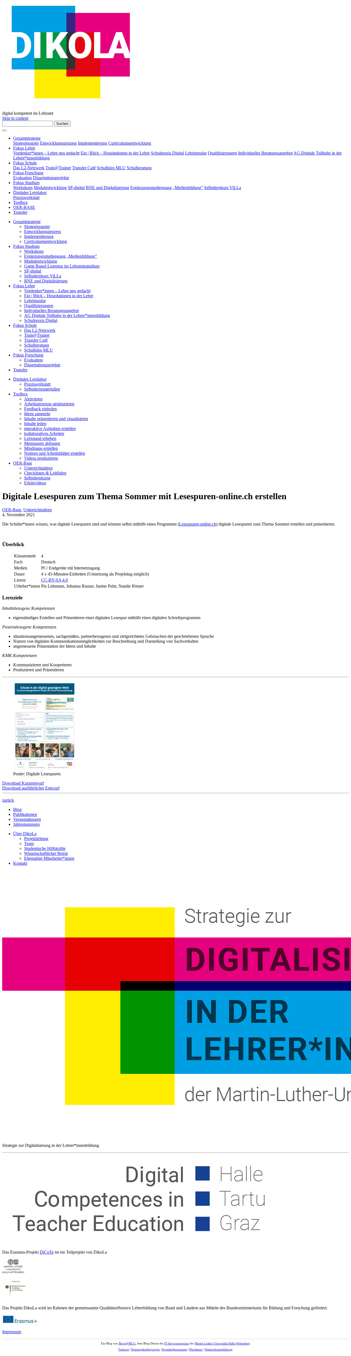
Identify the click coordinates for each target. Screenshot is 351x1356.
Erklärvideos (35, 483)
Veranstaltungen (27, 819)
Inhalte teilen (35, 423)
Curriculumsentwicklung (129, 143)
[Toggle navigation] (4, 130)
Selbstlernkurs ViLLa (222, 187)
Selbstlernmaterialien (42, 389)
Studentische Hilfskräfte (45, 848)
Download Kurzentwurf (23, 783)
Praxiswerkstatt (26, 197)
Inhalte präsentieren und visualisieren (56, 418)
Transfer (20, 212)
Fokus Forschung (28, 172)
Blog (17, 809)
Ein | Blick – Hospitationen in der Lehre (115, 153)
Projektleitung (36, 838)
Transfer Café (84, 167)
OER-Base (22, 463)
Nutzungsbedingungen (145, 1349)
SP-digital (76, 187)
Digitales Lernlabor (30, 192)
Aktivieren (33, 399)
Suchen (62, 124)
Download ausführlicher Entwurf (31, 788)
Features (123, 1349)
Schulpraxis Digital (167, 153)
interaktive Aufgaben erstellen (50, 428)
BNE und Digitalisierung (107, 187)
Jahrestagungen (26, 824)
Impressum (11, 1331)
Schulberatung (139, 167)
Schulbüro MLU (111, 167)
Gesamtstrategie (27, 138)
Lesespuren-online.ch (197, 524)
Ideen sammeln (37, 413)
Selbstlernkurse (37, 478)
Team (29, 843)
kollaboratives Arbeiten (44, 433)
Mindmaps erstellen (41, 448)
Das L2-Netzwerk (28, 167)
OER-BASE (24, 207)
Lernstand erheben (40, 438)
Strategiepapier (26, 143)
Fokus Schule (25, 163)
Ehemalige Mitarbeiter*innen (49, 858)
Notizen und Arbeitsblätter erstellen (54, 453)
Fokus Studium (26, 182)
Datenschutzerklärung (219, 1349)
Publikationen (25, 814)
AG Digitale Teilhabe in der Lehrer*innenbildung (67, 315)
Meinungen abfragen (42, 443)
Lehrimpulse (196, 153)
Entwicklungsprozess (58, 143)
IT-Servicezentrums (176, 1343)
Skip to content (15, 118)
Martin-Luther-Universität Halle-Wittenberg (222, 1343)
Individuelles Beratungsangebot (265, 153)
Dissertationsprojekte (51, 177)
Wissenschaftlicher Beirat (46, 853)
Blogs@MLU (127, 1343)
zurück (8, 800)
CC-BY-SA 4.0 (54, 580)
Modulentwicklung (50, 187)
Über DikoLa (24, 833)
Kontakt (20, 863)
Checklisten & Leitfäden (45, 473)
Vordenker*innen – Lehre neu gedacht (46, 153)
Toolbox (20, 202)
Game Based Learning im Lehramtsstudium (62, 266)
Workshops (23, 187)
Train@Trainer (58, 167)
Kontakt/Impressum (174, 1349)
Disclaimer (196, 1349)
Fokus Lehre (24, 148)
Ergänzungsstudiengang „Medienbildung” (166, 187)
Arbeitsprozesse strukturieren (49, 404)
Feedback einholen (40, 408)
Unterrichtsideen (38, 468)
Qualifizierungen (222, 153)
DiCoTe (47, 1252)
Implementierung (92, 143)
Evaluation (22, 177)
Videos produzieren (41, 458)
